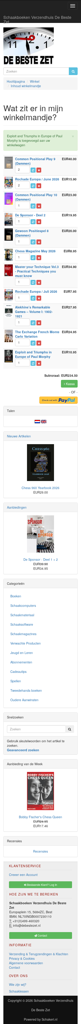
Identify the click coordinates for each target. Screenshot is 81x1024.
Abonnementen (21, 662)
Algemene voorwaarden (26, 963)
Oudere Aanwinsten (24, 700)
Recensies (40, 851)
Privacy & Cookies (22, 958)
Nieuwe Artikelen (19, 436)
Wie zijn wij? (17, 984)
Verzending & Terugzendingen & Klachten (38, 954)
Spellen (15, 681)
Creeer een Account (23, 874)
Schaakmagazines (23, 634)
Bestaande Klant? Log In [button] (41, 885)
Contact (14, 967)
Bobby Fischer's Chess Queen (40, 817)
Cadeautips (18, 671)
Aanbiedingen (17, 507)
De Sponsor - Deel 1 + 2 (40, 559)
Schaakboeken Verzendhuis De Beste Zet (37, 18)
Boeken (15, 596)
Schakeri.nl (49, 1019)
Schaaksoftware (21, 624)
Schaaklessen (19, 991)
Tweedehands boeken (26, 690)
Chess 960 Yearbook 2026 (40, 487)
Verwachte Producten (25, 643)
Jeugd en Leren (21, 652)
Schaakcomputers (23, 605)
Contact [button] (42, 935)
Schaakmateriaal (22, 615)
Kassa (70, 383)
